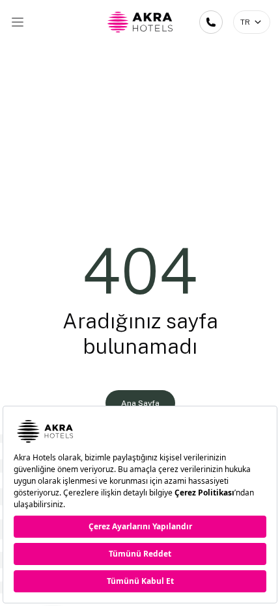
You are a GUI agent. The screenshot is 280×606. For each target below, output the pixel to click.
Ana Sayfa (140, 403)
